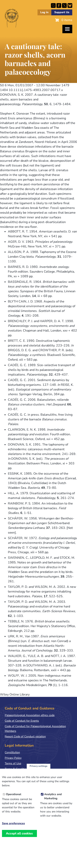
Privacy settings (38, 766)
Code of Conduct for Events (22, 721)
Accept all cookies (19, 833)
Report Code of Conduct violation (25, 736)
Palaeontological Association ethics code (29, 715)
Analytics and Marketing (53, 796)
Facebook (58, 5)
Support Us (61, 12)
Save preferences (13, 823)
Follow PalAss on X (64, 5)
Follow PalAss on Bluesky (70, 5)
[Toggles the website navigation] (67, 29)
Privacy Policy (13, 758)
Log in (44, 12)
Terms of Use (13, 763)
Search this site (53, 5)
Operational (13, 794)
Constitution (12, 752)
